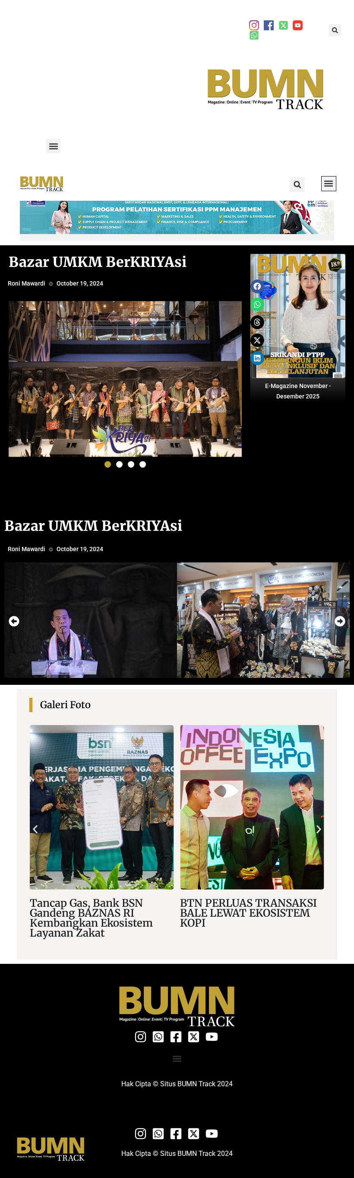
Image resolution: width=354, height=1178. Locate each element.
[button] (335, 30)
